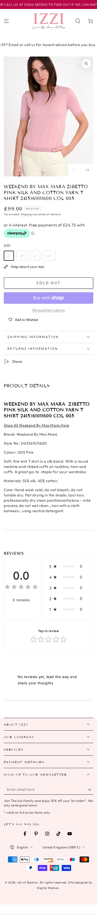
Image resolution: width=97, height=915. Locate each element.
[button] (77, 21)
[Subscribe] (90, 789)
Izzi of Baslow (27, 882)
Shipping (26, 214)
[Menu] (6, 21)
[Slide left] (74, 170)
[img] (21, 587)
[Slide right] (87, 170)
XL (49, 255)
